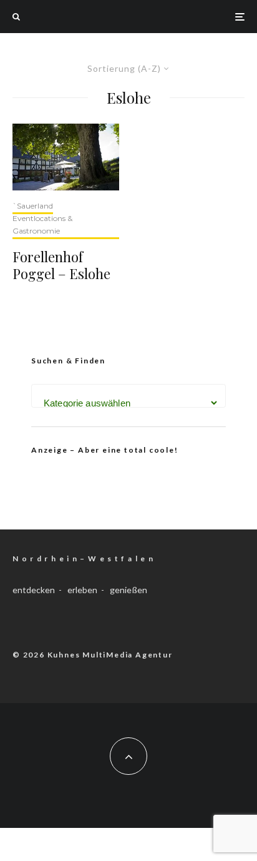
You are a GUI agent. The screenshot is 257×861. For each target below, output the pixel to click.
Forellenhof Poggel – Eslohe (61, 265)
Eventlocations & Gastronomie (42, 224)
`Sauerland (32, 205)
